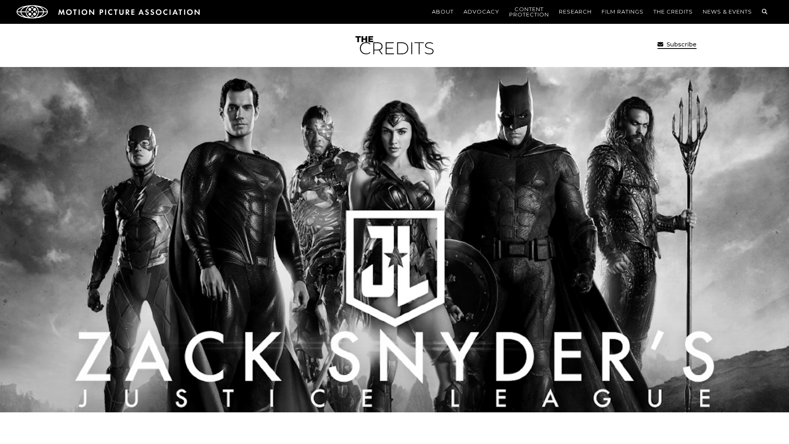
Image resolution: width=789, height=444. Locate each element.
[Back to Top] (762, 425)
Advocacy (481, 11)
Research (575, 11)
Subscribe (681, 44)
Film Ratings (623, 11)
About (443, 11)
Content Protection (529, 12)
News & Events (727, 11)
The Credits (673, 11)
